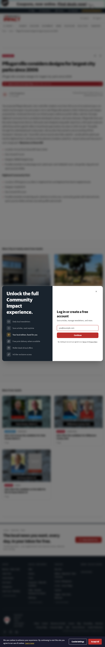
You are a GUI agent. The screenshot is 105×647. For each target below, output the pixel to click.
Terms (84, 342)
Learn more (29, 643)
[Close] (96, 291)
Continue (77, 335)
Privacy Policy (93, 342)
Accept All (95, 642)
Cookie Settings (78, 642)
